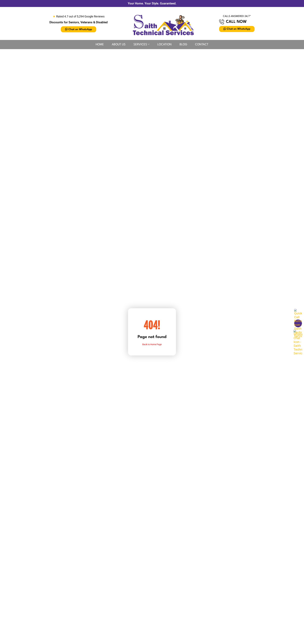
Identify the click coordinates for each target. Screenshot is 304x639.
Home (100, 44)
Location (164, 44)
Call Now (236, 22)
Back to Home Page (152, 344)
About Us (119, 44)
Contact (201, 44)
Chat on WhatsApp (80, 29)
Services (140, 44)
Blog (183, 44)
